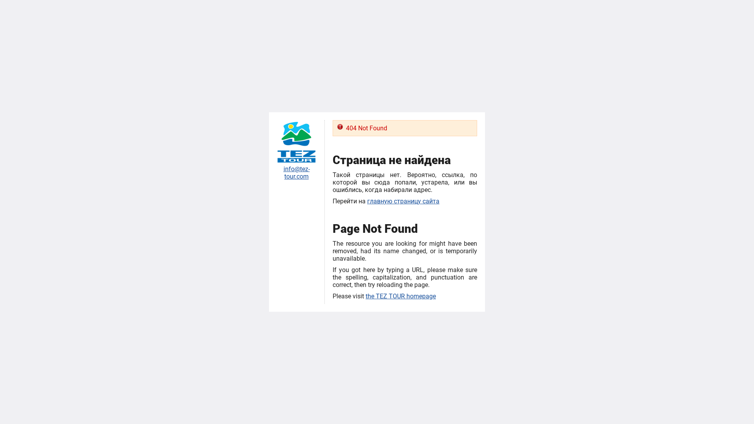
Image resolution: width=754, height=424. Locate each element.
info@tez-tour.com (297, 172)
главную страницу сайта (403, 201)
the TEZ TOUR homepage (401, 296)
